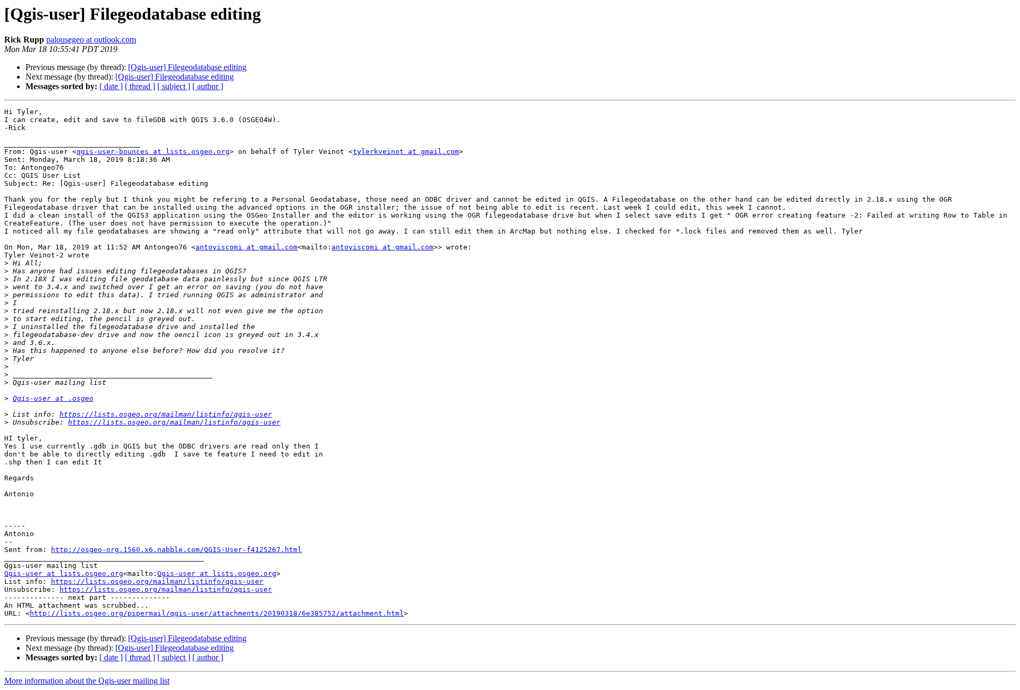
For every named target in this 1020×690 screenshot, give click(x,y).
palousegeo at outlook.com (91, 39)
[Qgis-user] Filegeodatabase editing (187, 67)
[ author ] (207, 86)
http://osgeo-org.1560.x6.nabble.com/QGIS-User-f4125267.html (176, 550)
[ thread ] (140, 86)
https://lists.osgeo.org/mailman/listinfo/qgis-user (166, 414)
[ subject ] (173, 86)
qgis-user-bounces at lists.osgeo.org (153, 152)
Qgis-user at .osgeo (53, 398)
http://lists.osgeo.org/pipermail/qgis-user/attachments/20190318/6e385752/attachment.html (217, 613)
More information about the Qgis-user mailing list (86, 680)
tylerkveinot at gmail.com (406, 152)
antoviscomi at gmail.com (247, 247)
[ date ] (111, 86)
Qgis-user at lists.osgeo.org (63, 573)
